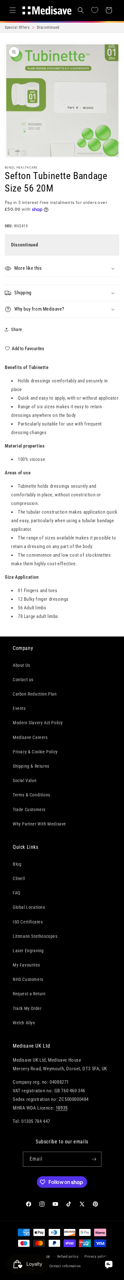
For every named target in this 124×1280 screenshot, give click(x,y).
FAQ (16, 892)
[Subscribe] (94, 1159)
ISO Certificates (28, 921)
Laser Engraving (28, 950)
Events (19, 708)
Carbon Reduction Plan (35, 693)
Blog (17, 864)
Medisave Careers (30, 737)
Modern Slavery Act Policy (38, 722)
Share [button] (16, 329)
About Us (21, 665)
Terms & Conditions (31, 794)
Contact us (23, 679)
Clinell (19, 878)
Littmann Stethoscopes (35, 936)
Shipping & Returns (31, 766)
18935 (62, 1108)
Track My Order (27, 1008)
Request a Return (29, 993)
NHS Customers (28, 979)
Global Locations (29, 907)
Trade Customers (29, 809)
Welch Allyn (24, 1022)
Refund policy (68, 1256)
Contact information (65, 1266)
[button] (13, 10)
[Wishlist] (95, 10)
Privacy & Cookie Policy (35, 751)
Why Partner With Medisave (39, 823)
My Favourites (26, 965)
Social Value (25, 780)
